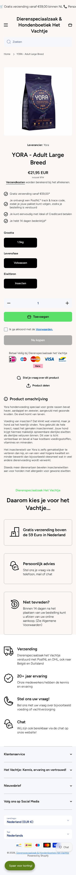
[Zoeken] (7, 42)
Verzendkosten (15, 182)
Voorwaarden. (44, 329)
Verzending (27, 649)
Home (7, 54)
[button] (38, 386)
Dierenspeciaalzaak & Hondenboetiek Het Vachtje (42, 852)
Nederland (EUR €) (20, 822)
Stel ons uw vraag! (33, 699)
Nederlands (15, 835)
